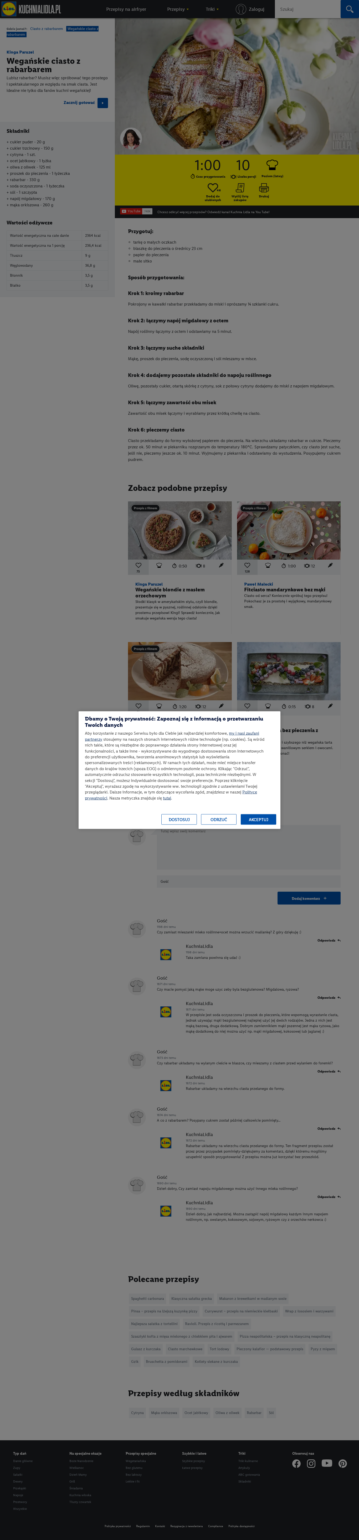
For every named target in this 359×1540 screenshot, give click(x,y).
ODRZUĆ (219, 819)
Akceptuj (258, 819)
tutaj (167, 797)
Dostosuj (179, 819)
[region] (179, 770)
